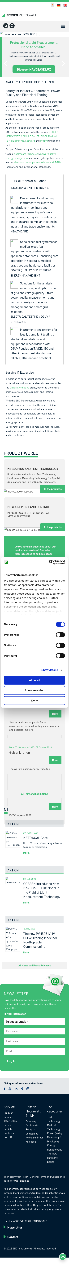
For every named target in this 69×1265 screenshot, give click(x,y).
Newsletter (14, 1227)
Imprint (8, 1176)
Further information (15, 1013)
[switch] (60, 634)
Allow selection (34, 690)
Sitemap (24, 1180)
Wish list (50, 5)
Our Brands (32, 1125)
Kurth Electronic (14, 140)
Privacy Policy (20, 1176)
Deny (34, 700)
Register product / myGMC (9, 1132)
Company (31, 1121)
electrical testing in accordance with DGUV (37, 162)
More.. (26, 852)
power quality (47, 153)
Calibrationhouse (19, 387)
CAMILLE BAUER (30, 136)
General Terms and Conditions (47, 1176)
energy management (17, 158)
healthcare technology (26, 153)
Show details (49, 670)
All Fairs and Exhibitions (34, 793)
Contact (12, 1237)
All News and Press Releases (34, 965)
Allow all (34, 680)
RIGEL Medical (49, 136)
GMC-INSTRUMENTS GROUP (31, 1221)
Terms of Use (11, 1180)
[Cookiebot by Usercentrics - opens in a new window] (51, 562)
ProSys (44, 140)
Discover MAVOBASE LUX (34, 69)
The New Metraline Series (52, 1157)
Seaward (30, 140)
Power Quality (54, 1133)
